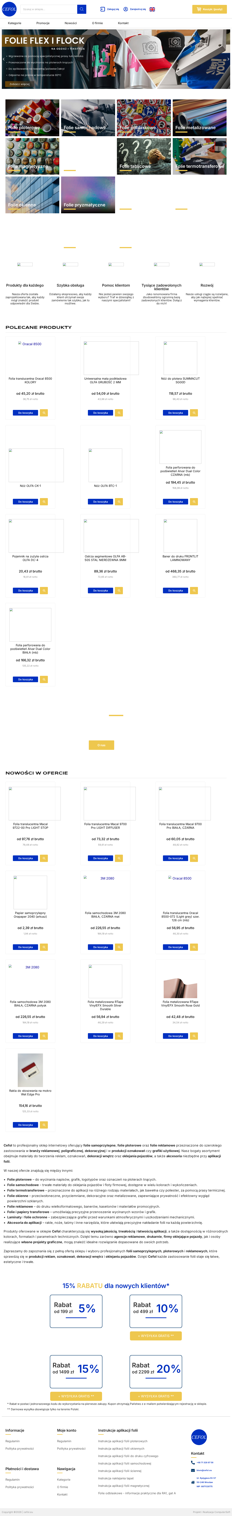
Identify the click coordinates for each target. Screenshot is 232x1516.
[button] (3, 59)
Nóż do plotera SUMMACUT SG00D (180, 380)
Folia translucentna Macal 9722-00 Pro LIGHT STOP (30, 825)
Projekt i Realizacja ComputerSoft (211, 1512)
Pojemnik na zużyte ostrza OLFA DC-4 (30, 558)
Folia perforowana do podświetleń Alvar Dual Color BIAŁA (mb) (30, 648)
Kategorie (14, 23)
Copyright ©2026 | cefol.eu (17, 1512)
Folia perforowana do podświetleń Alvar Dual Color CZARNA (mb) (180, 471)
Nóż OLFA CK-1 (30, 486)
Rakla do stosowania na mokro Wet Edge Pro (30, 1092)
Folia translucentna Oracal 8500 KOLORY (30, 380)
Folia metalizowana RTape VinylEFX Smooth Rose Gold (180, 1003)
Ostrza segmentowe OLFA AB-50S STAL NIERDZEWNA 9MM (105, 558)
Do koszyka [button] (175, 412)
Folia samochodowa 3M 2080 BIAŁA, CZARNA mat (105, 914)
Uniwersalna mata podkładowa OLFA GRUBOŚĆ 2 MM (105, 380)
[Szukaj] (81, 9)
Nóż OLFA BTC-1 (105, 486)
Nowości (71, 23)
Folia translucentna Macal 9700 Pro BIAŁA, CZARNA (180, 825)
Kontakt (123, 23)
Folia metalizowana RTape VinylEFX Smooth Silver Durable (105, 1005)
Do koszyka (25, 412)
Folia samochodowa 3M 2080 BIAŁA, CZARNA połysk (30, 1003)
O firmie (97, 23)
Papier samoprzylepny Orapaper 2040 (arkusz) (30, 914)
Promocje (42, 23)
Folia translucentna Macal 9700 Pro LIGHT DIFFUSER (105, 825)
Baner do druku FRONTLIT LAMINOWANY (180, 558)
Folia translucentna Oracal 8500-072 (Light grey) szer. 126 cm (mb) (180, 916)
